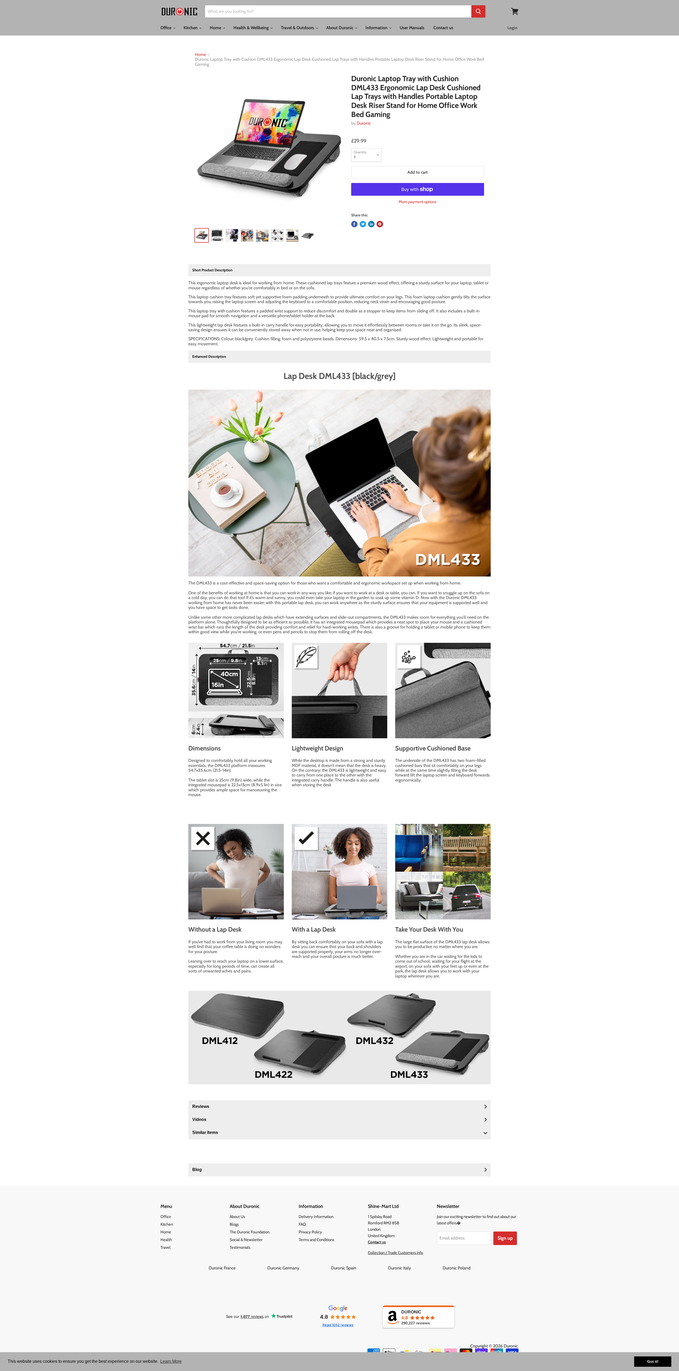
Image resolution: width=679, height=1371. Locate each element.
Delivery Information (316, 1216)
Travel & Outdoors (298, 27)
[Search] (478, 11)
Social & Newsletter (246, 1239)
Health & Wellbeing (251, 27)
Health (166, 1239)
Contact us (443, 27)
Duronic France (237, 1267)
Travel (165, 1247)
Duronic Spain (359, 1267)
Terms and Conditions (316, 1239)
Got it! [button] (653, 1361)
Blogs (234, 1224)
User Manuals (412, 27)
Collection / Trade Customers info (395, 1252)
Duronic (364, 123)
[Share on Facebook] (354, 224)
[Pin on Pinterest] (380, 224)
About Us (237, 1216)
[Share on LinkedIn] (371, 224)
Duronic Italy (415, 1267)
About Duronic (340, 27)
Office (166, 27)
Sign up (505, 1238)
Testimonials (240, 1247)
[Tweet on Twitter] (363, 224)
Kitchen (191, 27)
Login (512, 27)
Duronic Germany (298, 1267)
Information (377, 27)
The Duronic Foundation (249, 1232)
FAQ (302, 1224)
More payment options (417, 202)
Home (216, 27)
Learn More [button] (171, 1361)
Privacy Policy (310, 1232)
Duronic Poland (457, 1267)
